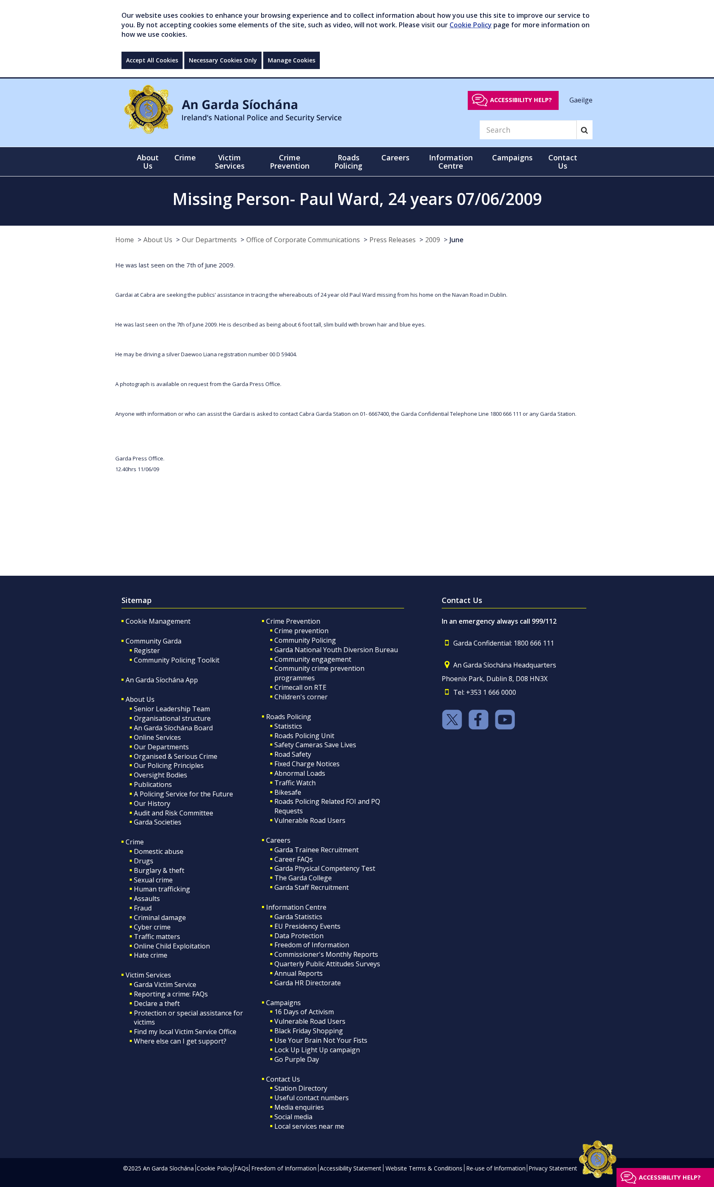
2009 (432, 239)
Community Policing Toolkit (176, 660)
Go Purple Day (296, 1059)
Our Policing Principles (169, 765)
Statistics (288, 726)
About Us (157, 239)
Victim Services (148, 975)
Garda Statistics (298, 916)
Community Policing (305, 640)
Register (147, 650)
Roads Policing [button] (348, 162)
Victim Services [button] (230, 162)
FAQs (241, 1168)
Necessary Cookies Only (223, 60)
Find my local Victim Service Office (185, 1031)
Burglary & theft (159, 870)
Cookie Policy (471, 24)
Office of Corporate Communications (303, 239)
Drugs (143, 860)
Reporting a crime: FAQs (171, 994)
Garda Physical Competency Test (324, 868)
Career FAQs (293, 859)
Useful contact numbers (311, 1097)
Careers (278, 840)
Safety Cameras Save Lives (315, 744)
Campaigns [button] (512, 157)
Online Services (157, 737)
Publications (153, 784)
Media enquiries (299, 1107)
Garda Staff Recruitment (311, 887)
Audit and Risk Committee (173, 813)
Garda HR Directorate (307, 982)
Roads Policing (288, 716)
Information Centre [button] (451, 162)
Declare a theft (157, 1003)
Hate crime (150, 955)
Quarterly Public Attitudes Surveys (327, 963)
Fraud (143, 908)
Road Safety (292, 754)
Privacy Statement (552, 1168)
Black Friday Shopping (308, 1030)
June (457, 239)
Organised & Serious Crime (175, 756)
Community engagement (312, 659)
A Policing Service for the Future (183, 793)
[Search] (584, 129)
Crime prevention (301, 630)
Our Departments (209, 239)
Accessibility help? (521, 100)
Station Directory (300, 1088)
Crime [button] (185, 157)
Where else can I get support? (180, 1041)
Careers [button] (395, 157)
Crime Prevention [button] (289, 162)
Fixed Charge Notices (307, 763)
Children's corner (301, 696)
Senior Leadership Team (172, 708)
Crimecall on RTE (300, 687)
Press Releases (392, 239)
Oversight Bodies (160, 774)
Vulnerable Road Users (309, 820)
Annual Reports (298, 973)
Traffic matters (157, 936)
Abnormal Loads (299, 773)
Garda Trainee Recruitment (316, 849)
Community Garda (153, 641)
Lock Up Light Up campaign (317, 1049)
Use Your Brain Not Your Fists (320, 1040)
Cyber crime (152, 927)
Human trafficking (162, 889)
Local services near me (309, 1126)
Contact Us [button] (562, 162)
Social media (293, 1116)
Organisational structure (172, 718)
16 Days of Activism (304, 1011)
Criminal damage (160, 917)
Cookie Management (158, 621)
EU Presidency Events (307, 926)
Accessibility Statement (350, 1168)
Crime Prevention (293, 621)
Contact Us (283, 1079)
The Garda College (303, 877)
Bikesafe (287, 792)
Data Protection (299, 935)
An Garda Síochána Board (173, 727)
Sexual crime (153, 879)
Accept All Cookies (152, 60)
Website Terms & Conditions (424, 1168)
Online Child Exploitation (172, 946)
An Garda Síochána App (162, 679)
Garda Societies (157, 822)
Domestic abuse (158, 851)
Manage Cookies (291, 60)
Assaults (147, 898)
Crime (135, 841)
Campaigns (283, 1002)
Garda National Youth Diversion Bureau (336, 649)
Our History (152, 803)
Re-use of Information (496, 1168)
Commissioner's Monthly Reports (326, 954)
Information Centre (296, 907)
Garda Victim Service (165, 984)
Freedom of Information (311, 944)
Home (124, 239)
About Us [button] (148, 162)
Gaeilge (581, 99)
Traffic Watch (295, 782)
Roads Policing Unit (304, 735)
